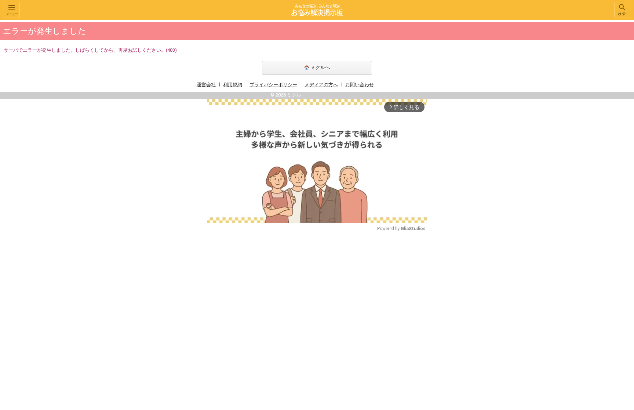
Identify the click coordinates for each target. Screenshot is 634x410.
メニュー (12, 14)
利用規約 (232, 84)
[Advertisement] (478, 130)
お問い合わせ (359, 84)
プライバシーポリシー (273, 84)
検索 (622, 14)
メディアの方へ (321, 84)
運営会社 (206, 84)
